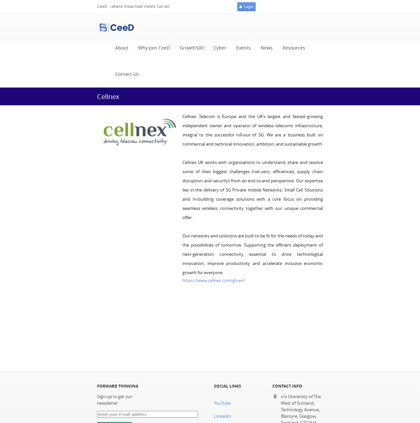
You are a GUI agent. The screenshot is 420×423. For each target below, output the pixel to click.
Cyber (220, 48)
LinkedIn (222, 416)
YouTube (222, 403)
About (119, 49)
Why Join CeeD (151, 49)
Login (249, 6)
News (267, 48)
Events (241, 49)
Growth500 (192, 48)
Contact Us (127, 74)
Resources (294, 48)
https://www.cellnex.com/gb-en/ (213, 280)
